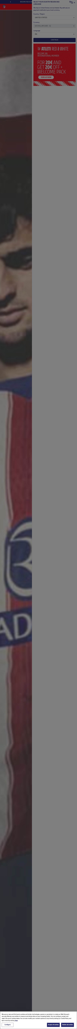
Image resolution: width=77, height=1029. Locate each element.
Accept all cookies (53, 1024)
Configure (8, 1024)
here (16, 1020)
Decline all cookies (67, 1024)
